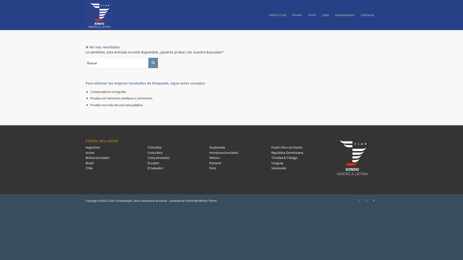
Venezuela (278, 168)
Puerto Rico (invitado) (286, 147)
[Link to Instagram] (366, 200)
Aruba (90, 152)
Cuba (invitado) (159, 158)
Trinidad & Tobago (284, 158)
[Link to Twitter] (373, 200)
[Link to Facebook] (359, 200)
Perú (212, 168)
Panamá (215, 163)
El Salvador (155, 168)
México (214, 158)
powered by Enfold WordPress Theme (193, 200)
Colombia (154, 147)
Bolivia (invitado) (97, 158)
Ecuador (153, 163)
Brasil (89, 163)
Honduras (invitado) (223, 152)
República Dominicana (287, 152)
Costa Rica (155, 152)
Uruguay (277, 163)
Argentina (93, 147)
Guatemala (217, 147)
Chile (89, 168)
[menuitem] (277, 15)
